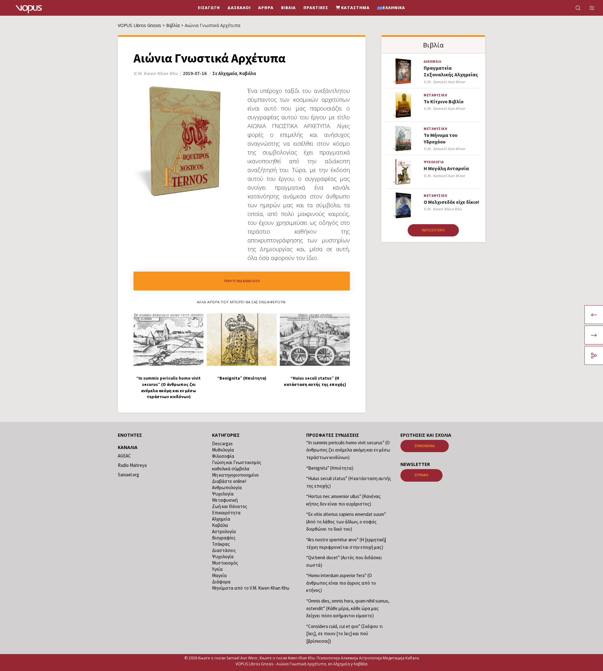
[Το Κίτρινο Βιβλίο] (403, 105)
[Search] (574, 8)
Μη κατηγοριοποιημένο (235, 475)
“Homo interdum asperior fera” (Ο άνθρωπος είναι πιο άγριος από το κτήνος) (341, 582)
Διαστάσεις (224, 550)
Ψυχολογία (434, 162)
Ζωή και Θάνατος (229, 506)
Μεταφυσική (435, 95)
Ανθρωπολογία (227, 487)
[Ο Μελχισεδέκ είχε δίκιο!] (403, 205)
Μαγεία (219, 575)
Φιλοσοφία (223, 456)
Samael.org (128, 475)
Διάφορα (221, 582)
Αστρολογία (224, 531)
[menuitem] (391, 8)
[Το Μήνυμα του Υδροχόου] (403, 139)
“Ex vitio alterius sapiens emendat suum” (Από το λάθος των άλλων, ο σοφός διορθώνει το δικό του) (346, 521)
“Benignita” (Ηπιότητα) (329, 468)
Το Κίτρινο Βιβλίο (444, 101)
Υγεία (217, 569)
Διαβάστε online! (229, 481)
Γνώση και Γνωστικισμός (236, 462)
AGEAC (124, 456)
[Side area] (588, 8)
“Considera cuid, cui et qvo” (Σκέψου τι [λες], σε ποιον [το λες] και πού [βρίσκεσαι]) (344, 633)
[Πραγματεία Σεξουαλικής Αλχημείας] (403, 71)
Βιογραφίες (224, 538)
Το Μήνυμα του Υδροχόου (441, 138)
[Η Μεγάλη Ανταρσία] (403, 172)
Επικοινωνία (425, 446)
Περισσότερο (433, 230)
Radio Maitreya (132, 465)
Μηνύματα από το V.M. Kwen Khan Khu (250, 588)
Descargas (222, 443)
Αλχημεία (227, 73)
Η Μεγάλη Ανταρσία (446, 168)
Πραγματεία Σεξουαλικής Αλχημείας (451, 71)
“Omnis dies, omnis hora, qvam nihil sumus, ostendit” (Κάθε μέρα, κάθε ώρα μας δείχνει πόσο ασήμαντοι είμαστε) (347, 608)
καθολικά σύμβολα (230, 469)
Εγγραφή (421, 475)
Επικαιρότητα (226, 513)
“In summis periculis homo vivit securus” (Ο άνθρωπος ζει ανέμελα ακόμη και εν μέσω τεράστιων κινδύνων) (348, 450)
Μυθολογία (223, 450)
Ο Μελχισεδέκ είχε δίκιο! (451, 202)
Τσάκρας (221, 544)
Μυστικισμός (225, 563)
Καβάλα (247, 73)
